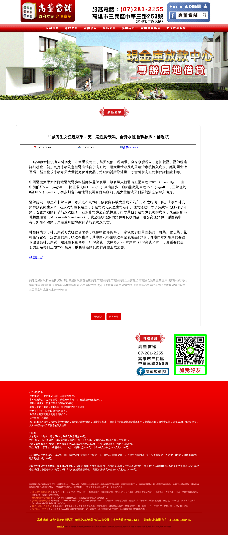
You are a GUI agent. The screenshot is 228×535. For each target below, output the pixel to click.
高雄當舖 (60, 526)
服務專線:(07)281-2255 (126, 519)
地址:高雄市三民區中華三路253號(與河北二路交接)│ (81, 519)
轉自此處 (36, 257)
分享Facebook (131, 147)
